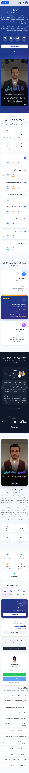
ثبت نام (14, 51)
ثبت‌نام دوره (5, 3)
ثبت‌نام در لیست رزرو (14, 648)
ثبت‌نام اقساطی (14, 632)
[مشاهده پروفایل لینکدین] (7, 489)
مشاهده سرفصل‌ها (13, 46)
